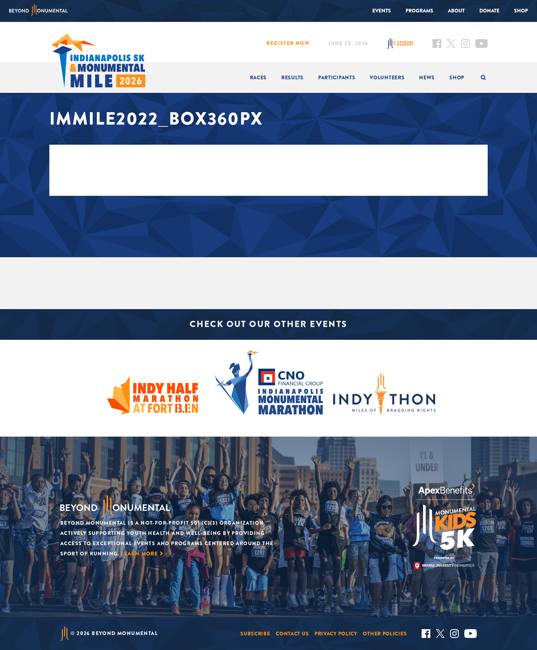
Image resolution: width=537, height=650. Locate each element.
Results (292, 77)
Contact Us (292, 633)
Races (258, 77)
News (427, 77)
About (456, 10)
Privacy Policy (336, 633)
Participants (336, 77)
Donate (489, 10)
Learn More (139, 553)
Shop (521, 10)
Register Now (288, 43)
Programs (419, 10)
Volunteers (387, 77)
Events (381, 10)
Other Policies (385, 633)
